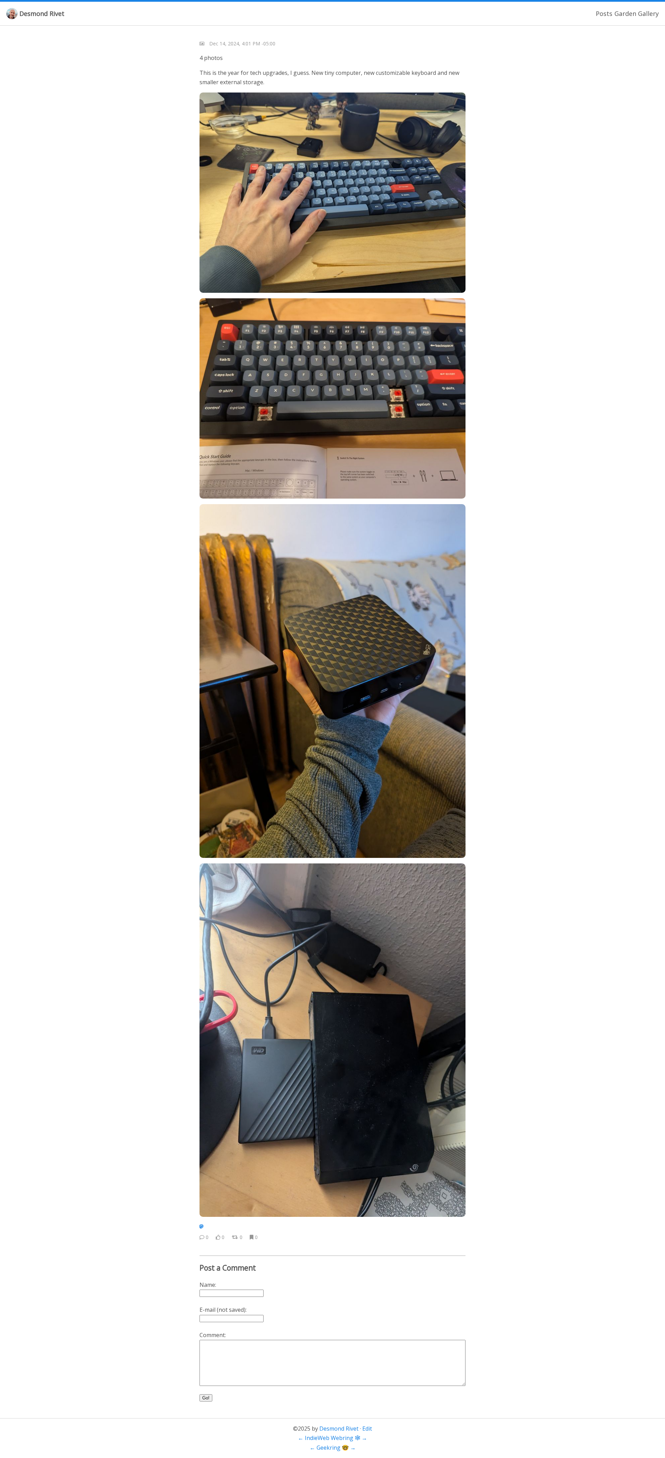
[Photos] (202, 43)
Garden (625, 13)
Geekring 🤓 (333, 1447)
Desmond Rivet (41, 13)
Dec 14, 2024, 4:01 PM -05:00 (242, 43)
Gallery (648, 13)
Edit (367, 1428)
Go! (206, 1397)
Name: (208, 1285)
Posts (604, 13)
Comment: (213, 1335)
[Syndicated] (201, 1226)
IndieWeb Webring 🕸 (332, 1438)
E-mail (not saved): (223, 1310)
